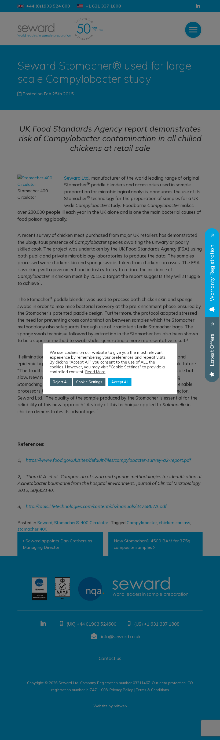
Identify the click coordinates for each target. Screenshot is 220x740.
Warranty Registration (211, 273)
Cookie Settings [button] (89, 382)
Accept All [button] (119, 382)
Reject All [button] (60, 382)
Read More (95, 371)
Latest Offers (211, 350)
